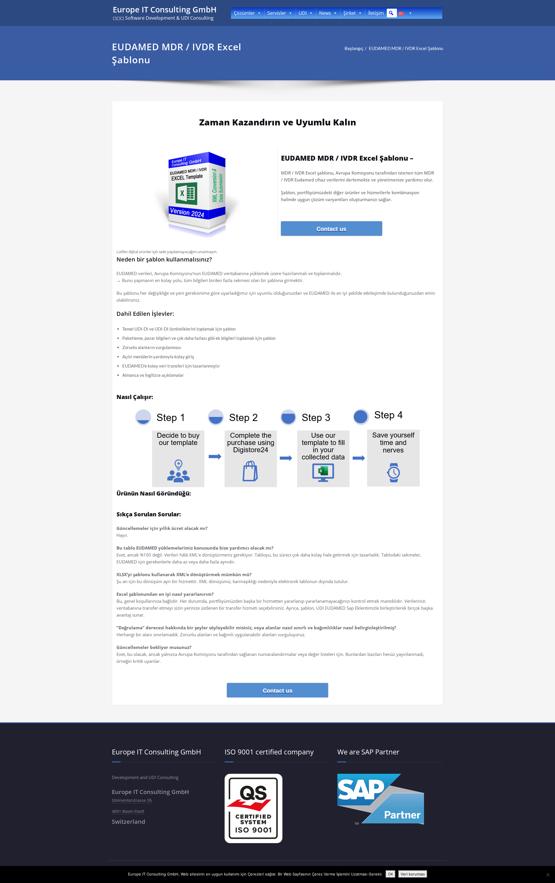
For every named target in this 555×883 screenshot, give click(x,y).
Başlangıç (354, 48)
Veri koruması (413, 874)
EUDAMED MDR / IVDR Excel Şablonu (406, 48)
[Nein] (548, 875)
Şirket (349, 13)
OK (390, 874)
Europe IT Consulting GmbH (165, 9)
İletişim (376, 13)
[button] (391, 13)
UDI (303, 13)
